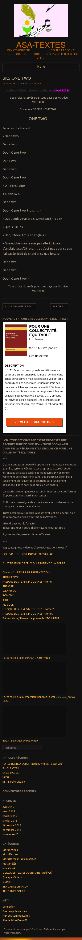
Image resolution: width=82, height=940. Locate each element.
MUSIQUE (8, 604)
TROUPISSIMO (11, 577)
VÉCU (6, 777)
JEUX (6, 600)
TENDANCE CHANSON (16, 886)
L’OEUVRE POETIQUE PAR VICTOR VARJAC (28, 554)
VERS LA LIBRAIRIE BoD (34, 422)
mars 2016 (9, 811)
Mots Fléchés (10, 854)
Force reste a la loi (13, 657)
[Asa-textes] (41, 38)
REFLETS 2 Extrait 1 (14, 782)
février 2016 (10, 816)
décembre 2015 (12, 825)
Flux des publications (15, 911)
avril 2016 (8, 807)
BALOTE (7, 740)
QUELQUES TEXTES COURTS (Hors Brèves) (27, 872)
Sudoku (7, 882)
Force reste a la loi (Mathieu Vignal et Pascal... (30, 697)
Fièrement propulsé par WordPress (23, 929)
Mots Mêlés (9, 863)
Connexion (9, 906)
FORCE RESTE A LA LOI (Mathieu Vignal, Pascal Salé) (33, 763)
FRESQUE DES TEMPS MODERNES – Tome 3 (28, 613)
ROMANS (8, 595)
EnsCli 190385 (11, 772)
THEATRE (8, 586)
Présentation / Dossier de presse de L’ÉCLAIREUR (31, 618)
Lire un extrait (38, 356)
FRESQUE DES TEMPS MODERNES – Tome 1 (28, 581)
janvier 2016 (10, 820)
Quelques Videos (12, 877)
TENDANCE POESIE (14, 891)
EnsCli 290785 (11, 768)
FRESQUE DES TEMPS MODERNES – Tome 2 (28, 609)
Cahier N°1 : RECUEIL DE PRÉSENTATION (26, 572)
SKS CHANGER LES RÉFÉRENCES (20, 306)
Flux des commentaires (16, 915)
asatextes (34, 83)
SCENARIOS (9, 590)
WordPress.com (12, 933)
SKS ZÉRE (59, 306)
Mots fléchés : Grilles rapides (19, 859)
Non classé (9, 868)
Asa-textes (41, 44)
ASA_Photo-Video (39, 657)
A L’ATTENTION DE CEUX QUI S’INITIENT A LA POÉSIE (34, 563)
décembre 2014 (12, 830)
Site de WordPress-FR (15, 920)
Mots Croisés (10, 850)
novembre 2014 (12, 834)
